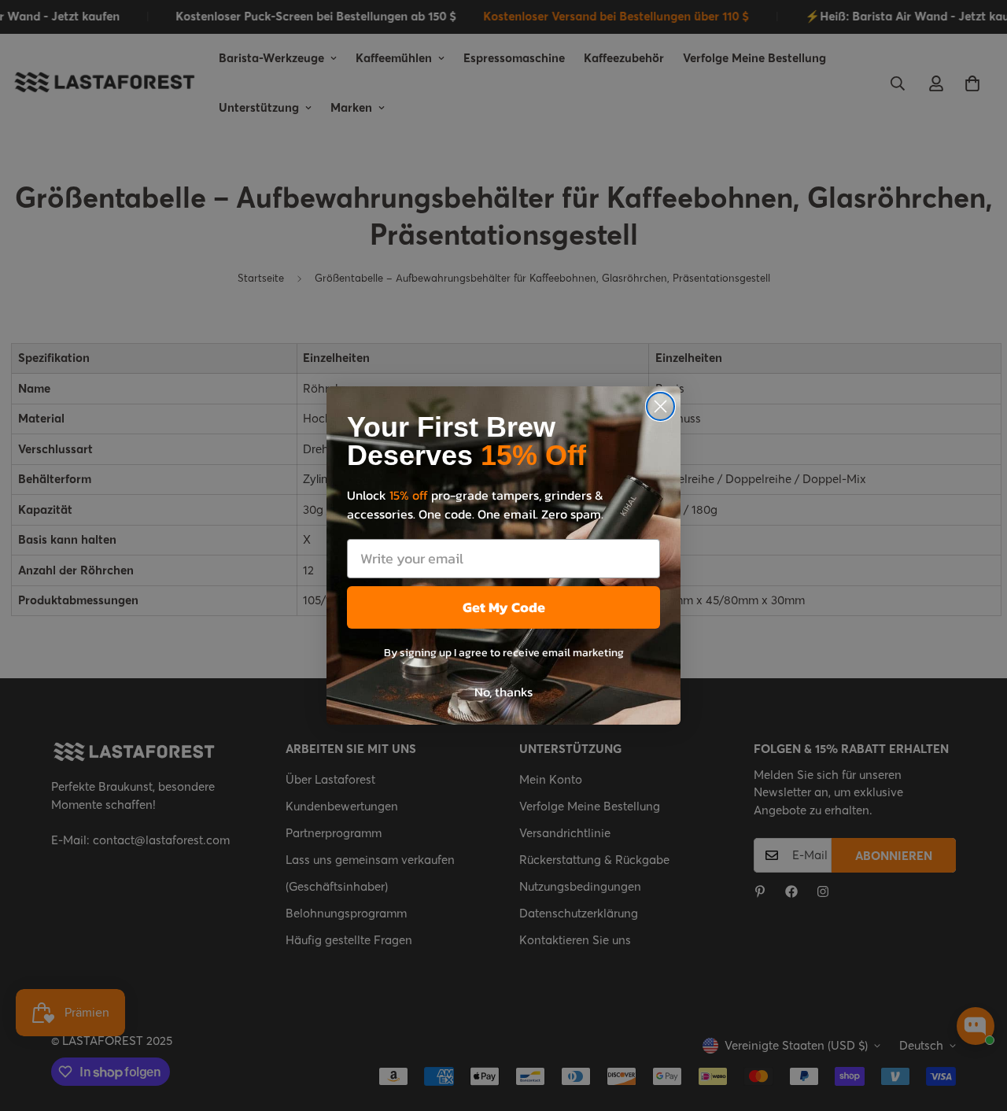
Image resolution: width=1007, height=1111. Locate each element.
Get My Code (504, 607)
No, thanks (503, 691)
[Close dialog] (660, 406)
